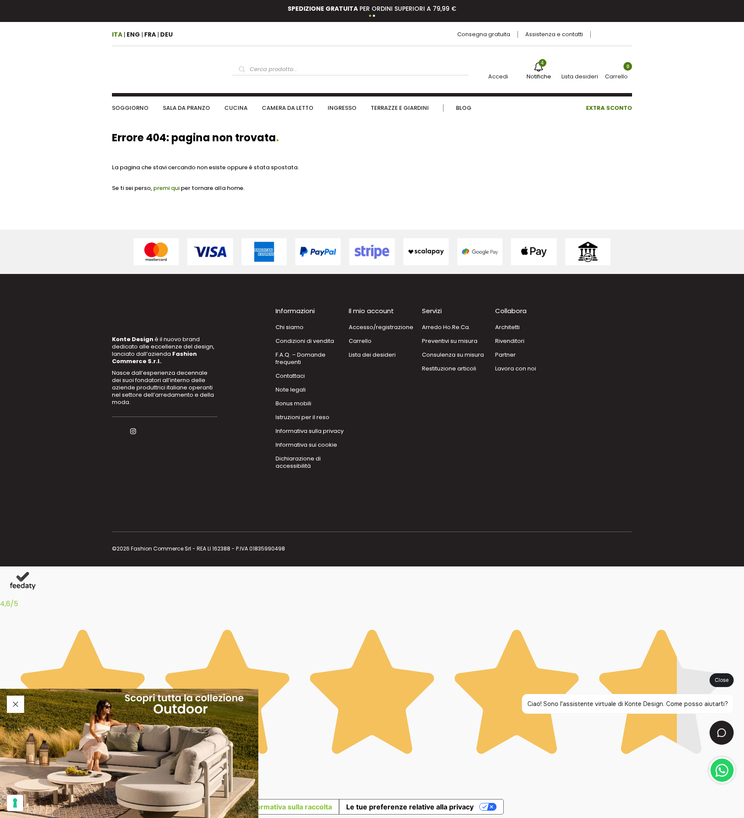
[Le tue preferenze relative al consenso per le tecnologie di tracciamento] (15, 803)
